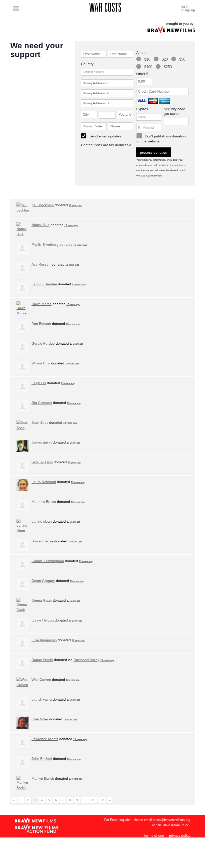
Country (87, 64)
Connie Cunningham (48, 561)
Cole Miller (40, 719)
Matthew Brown (44, 502)
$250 (168, 67)
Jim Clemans (42, 403)
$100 (148, 67)
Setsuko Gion (42, 462)
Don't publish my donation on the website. (161, 138)
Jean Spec (40, 422)
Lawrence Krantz (45, 739)
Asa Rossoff (41, 264)
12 (102, 800)
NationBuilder (179, 848)
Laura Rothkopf (44, 482)
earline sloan (42, 521)
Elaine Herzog (43, 620)
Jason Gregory (43, 581)
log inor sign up (188, 8)
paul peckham (43, 205)
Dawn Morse (42, 304)
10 (84, 800)
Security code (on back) (174, 111)
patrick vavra (42, 699)
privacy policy (179, 835)
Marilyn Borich (43, 778)
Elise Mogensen (44, 640)
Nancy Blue (41, 225)
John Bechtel (42, 759)
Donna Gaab (42, 600)
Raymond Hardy (86, 660)
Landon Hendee (44, 284)
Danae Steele (42, 660)
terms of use (154, 835)
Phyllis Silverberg (45, 245)
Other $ (142, 74)
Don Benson (41, 324)
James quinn (42, 442)
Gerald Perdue (43, 343)
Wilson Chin (41, 363)
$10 (147, 59)
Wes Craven (41, 680)
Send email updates (105, 136)
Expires (142, 109)
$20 (165, 59)
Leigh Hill (39, 383)
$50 (182, 59)
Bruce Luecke (42, 541)
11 (93, 800)
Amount (142, 53)
